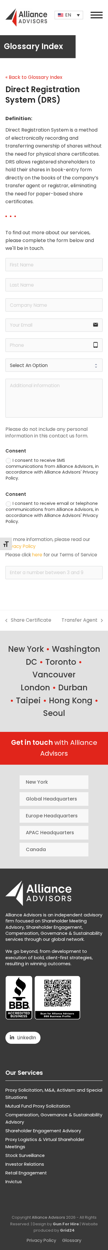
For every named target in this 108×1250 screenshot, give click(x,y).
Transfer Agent (80, 620)
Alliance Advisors (48, 1217)
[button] (97, 15)
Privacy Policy (20, 546)
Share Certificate (28, 620)
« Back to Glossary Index (33, 77)
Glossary (71, 1240)
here (37, 555)
